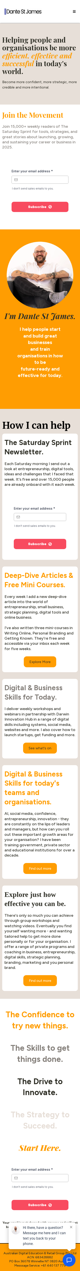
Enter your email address (32, 171)
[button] (74, 11)
